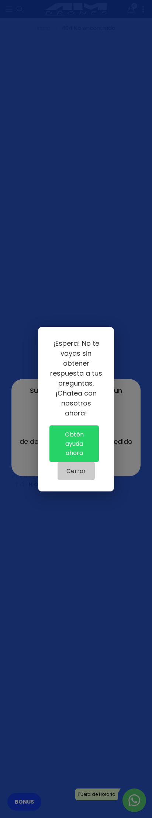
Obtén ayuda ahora (74, 443)
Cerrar (76, 471)
